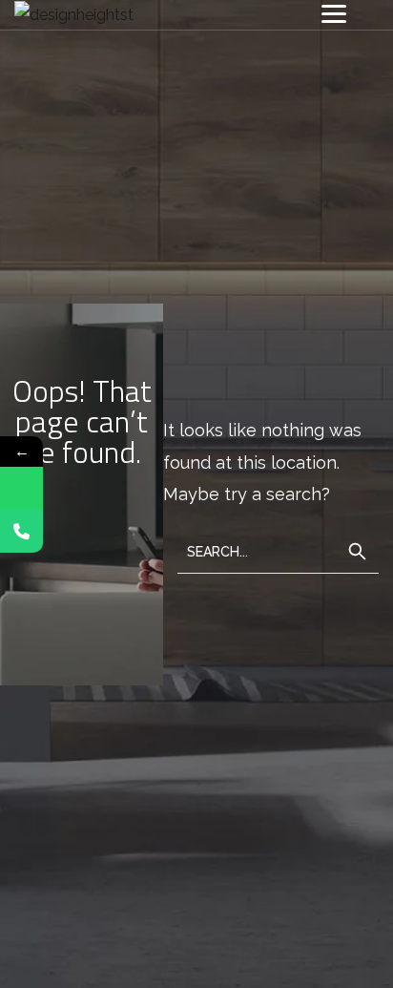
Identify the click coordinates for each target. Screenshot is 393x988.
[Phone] (21, 531)
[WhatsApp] (21, 488)
